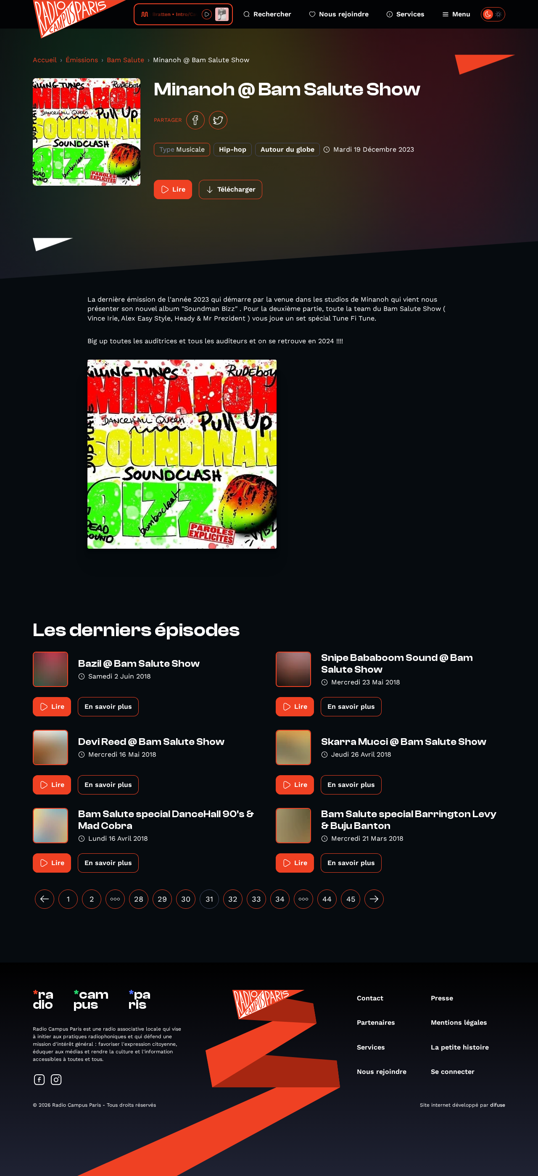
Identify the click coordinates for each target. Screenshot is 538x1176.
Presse (442, 998)
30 (185, 898)
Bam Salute (125, 60)
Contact (370, 998)
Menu (461, 14)
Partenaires (376, 1022)
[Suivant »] (374, 899)
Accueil (45, 60)
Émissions (82, 60)
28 (138, 898)
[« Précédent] (44, 899)
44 (327, 898)
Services (410, 14)
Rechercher (272, 14)
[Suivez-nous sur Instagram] (56, 1080)
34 (280, 898)
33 (256, 898)
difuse (497, 1105)
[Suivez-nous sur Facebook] (39, 1080)
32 (232, 898)
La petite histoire (460, 1047)
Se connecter (453, 1072)
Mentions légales (459, 1022)
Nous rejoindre (344, 14)
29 (162, 898)
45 (350, 898)
